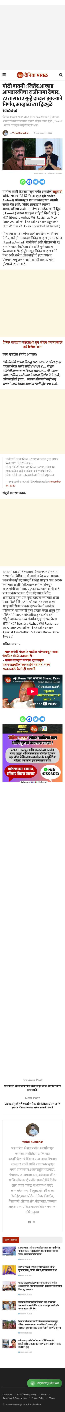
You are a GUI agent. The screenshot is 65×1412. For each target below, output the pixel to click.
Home (44, 1394)
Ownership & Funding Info (14, 1398)
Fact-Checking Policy (26, 1394)
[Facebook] (29, 182)
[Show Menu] (4, 75)
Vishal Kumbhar (20, 133)
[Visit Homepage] (32, 75)
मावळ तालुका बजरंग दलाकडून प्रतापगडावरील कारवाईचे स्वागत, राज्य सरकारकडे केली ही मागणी (26, 665)
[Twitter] (36, 182)
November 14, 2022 (43, 133)
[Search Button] (60, 75)
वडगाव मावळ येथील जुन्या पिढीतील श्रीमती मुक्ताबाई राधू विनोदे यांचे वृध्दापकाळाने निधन (37, 1268)
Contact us (7, 1394)
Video (52, 1398)
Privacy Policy (38, 1398)
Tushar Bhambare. (33, 1404)
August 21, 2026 (26, 1275)
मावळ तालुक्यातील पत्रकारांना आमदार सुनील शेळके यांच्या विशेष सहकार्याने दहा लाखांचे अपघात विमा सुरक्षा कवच (40, 1286)
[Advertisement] (32, 37)
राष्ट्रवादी (57, 192)
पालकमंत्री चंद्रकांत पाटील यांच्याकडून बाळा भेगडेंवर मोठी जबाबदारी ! (30, 654)
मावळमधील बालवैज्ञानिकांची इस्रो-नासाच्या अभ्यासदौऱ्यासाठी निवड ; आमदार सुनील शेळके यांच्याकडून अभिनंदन (38, 1305)
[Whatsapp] (23, 182)
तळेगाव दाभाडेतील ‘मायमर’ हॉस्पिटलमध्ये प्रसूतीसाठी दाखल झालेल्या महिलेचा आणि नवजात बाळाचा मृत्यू (39, 1344)
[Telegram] (42, 182)
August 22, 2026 (26, 1259)
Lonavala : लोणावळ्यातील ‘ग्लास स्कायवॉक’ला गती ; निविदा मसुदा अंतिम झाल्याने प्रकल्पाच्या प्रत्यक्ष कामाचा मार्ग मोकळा (39, 1251)
